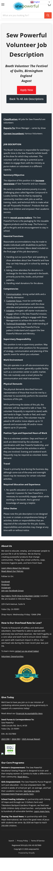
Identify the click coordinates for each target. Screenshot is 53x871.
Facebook (5, 581)
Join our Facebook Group (12, 590)
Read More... (23, 776)
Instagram (6, 587)
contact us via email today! (27, 651)
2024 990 (16, 739)
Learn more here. (42, 811)
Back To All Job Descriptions (26, 98)
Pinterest (5, 584)
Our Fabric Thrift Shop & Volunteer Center (20, 596)
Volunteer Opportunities (12, 656)
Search (11, 840)
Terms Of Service (37, 840)
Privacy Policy (22, 840)
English (37, 2)
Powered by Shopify (26, 853)
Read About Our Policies (12, 571)
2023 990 (5, 739)
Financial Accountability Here (29, 713)
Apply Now (26, 89)
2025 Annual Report (31, 739)
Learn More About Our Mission (15, 568)
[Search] (48, 15)
